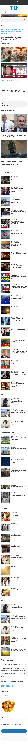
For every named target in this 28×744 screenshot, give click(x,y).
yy (4, 41)
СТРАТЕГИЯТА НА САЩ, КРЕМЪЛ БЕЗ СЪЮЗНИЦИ (18, 373)
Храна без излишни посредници (16, 514)
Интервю (4, 31)
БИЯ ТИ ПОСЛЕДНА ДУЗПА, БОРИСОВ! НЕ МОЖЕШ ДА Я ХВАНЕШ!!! (14, 136)
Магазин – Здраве (16, 568)
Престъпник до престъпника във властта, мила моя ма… (18, 201)
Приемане (14, 731)
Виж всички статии (8, 103)
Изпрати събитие (14, 3)
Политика (4, 33)
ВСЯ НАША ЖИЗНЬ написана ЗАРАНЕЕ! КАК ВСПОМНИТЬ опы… (17, 223)
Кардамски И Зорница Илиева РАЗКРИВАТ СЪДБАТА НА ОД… (17, 266)
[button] (26, 721)
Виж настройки (14, 739)
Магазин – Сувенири (17, 557)
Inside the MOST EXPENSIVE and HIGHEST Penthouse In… (18, 449)
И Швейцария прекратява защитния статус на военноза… (18, 233)
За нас (9, 1)
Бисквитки (10, 742)
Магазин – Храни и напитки (18, 589)
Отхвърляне (14, 735)
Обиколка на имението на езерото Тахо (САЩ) (18, 471)
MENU (5, 20)
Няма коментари (5, 43)
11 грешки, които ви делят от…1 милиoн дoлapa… (18, 650)
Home (2, 24)
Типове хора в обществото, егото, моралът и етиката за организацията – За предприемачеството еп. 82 (13, 163)
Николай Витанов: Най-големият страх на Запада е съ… (18, 212)
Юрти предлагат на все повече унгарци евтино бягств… (17, 461)
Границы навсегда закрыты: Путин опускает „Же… (18, 277)
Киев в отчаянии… (16, 308)
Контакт (5, 1)
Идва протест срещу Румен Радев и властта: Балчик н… (19, 287)
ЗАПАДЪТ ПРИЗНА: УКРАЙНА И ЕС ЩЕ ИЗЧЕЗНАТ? (16, 244)
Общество (19, 31)
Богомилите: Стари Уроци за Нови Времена (18, 487)
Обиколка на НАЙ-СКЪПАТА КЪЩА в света (19, 438)
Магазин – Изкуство (17, 535)
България (4, 29)
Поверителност (16, 742)
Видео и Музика (12, 29)
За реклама (14, 1)
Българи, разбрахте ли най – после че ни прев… (18, 254)
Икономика (21, 29)
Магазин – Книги (15, 546)
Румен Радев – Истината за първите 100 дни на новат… (19, 352)
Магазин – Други (16, 524)
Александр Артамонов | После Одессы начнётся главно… (18, 385)
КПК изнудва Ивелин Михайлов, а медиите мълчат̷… (17, 190)
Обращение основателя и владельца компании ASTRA (18, 640)
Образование (11, 31)
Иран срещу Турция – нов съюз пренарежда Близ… (18, 330)
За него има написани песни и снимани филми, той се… (19, 494)
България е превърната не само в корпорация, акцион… (18, 401)
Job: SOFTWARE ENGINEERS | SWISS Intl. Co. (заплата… (19, 411)
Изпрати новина (20, 1)
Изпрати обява (6, 3)
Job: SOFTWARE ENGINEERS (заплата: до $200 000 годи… (18, 423)
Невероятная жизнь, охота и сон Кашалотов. (18, 297)
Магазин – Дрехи (16, 579)
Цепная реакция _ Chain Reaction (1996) (18, 319)
